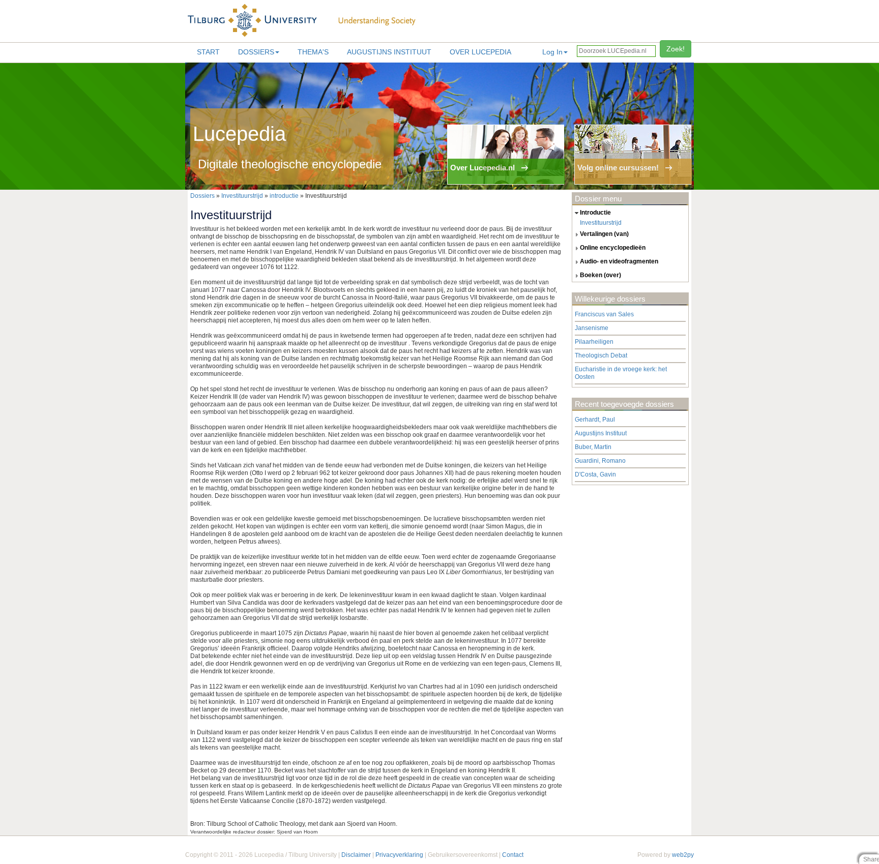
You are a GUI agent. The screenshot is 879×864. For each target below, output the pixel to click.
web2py (683, 854)
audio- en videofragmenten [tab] (619, 261)
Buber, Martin (593, 447)
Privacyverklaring (399, 854)
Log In (552, 52)
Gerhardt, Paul (595, 419)
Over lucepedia (480, 52)
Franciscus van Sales (604, 314)
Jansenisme (591, 328)
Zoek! (675, 49)
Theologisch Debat (601, 355)
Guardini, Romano (600, 460)
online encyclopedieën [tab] (613, 247)
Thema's (313, 52)
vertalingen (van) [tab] (604, 233)
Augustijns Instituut (389, 52)
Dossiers (256, 52)
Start (208, 52)
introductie (284, 195)
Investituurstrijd (242, 195)
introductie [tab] (595, 212)
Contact (512, 854)
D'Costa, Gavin (595, 474)
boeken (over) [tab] (600, 275)
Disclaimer (356, 854)
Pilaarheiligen (594, 341)
